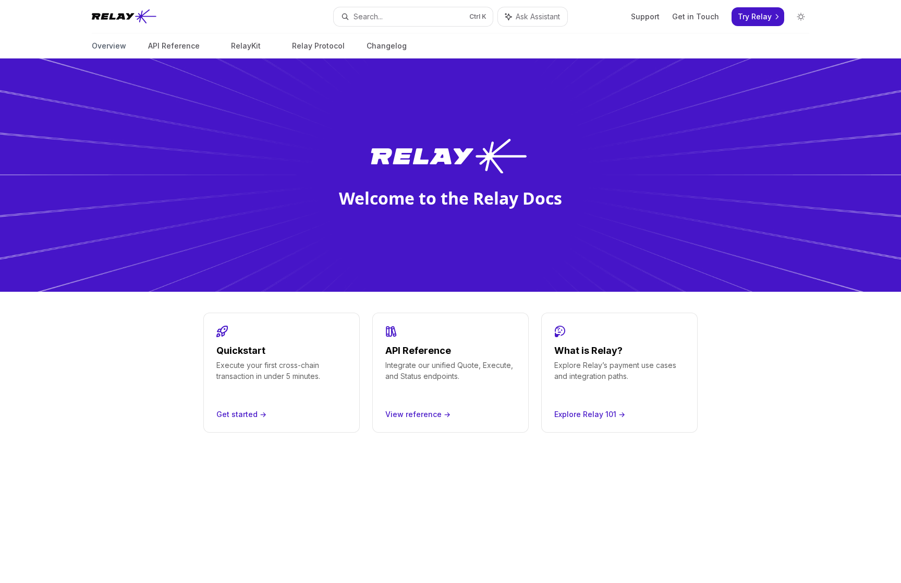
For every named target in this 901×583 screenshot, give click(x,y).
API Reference (174, 45)
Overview (109, 45)
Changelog (387, 45)
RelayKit (246, 45)
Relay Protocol (318, 45)
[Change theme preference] (801, 16)
